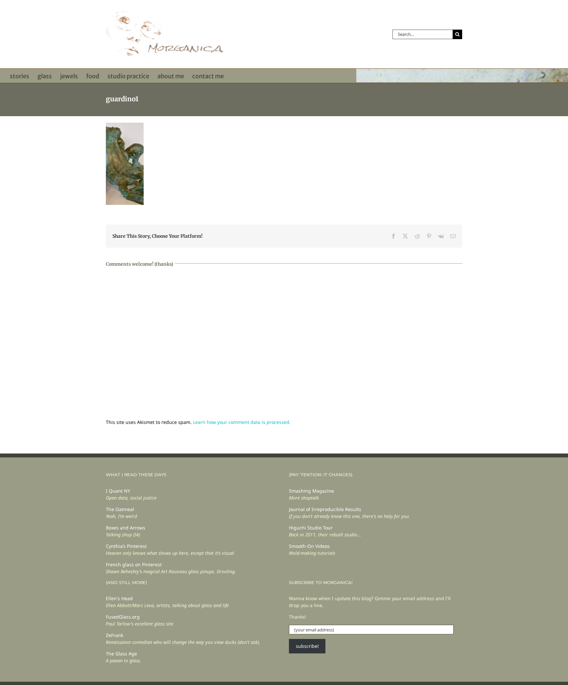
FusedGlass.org (123, 617)
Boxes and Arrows (125, 528)
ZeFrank (114, 635)
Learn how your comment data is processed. (242, 422)
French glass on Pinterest (134, 564)
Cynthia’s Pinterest (126, 546)
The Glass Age (121, 653)
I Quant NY (118, 491)
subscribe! (307, 646)
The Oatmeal (120, 509)
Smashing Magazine (311, 491)
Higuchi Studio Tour (311, 528)
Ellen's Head (119, 598)
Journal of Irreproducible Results (325, 509)
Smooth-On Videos (309, 546)
